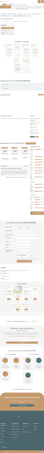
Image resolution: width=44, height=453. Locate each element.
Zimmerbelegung (9, 230)
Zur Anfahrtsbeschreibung (6, 276)
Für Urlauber (3, 430)
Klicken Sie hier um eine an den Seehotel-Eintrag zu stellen (22, 336)
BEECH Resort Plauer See (26, 50)
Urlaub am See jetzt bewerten (37, 213)
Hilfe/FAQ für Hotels (15, 426)
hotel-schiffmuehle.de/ (5, 279)
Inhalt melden (35, 321)
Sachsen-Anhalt (37, 123)
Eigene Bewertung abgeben (31, 143)
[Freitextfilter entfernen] (39, 1)
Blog (1, 439)
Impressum (24, 426)
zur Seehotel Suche (1, 4)
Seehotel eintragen (15, 434)
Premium (41, 42)
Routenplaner (41, 94)
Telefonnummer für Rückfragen (9, 251)
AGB (23, 429)
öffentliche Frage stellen (22, 342)
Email (7, 247)
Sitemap (2, 442)
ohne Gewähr (27, 321)
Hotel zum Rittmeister (35, 289)
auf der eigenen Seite (38, 366)
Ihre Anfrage (8, 237)
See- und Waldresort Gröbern (9, 50)
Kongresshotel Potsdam (35, 50)
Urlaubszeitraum (9, 226)
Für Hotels (2, 428)
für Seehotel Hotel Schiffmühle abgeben (5, 366)
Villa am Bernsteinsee (17, 47)
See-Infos (5, 84)
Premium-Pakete (14, 437)
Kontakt (37, 136)
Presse (2, 433)
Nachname (8, 244)
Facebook (35, 426)
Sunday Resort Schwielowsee (17, 65)
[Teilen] (40, 451)
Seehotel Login (4, 447)
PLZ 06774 (37, 120)
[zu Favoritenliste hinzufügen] (1, 10)
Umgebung (5, 88)
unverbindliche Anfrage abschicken (24, 261)
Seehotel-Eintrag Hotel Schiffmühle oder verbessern (28, 367)
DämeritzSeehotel (17, 306)
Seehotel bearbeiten (15, 431)
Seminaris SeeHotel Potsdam (26, 61)
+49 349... (6, 32)
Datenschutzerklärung (26, 431)
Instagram (35, 429)
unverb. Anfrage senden (8, 28)
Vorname (7, 241)
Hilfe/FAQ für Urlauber (15, 429)
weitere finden (16, 366)
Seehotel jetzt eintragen (22, 405)
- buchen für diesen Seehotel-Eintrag (28, 381)
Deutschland (34, 125)
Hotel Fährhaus (26, 306)
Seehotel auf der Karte (6, 30)
